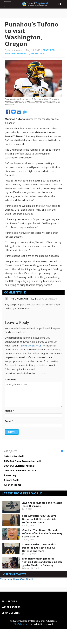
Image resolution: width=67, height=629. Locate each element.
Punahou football (17, 53)
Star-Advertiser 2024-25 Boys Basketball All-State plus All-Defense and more (39, 519)
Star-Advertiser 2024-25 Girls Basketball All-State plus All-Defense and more (39, 547)
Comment (11, 379)
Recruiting (37, 53)
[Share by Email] (19, 112)
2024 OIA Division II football (20, 470)
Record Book (11, 480)
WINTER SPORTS (11, 607)
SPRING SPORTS (11, 612)
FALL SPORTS (9, 601)
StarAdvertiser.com (23, 624)
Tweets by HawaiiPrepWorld (16, 579)
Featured (49, 50)
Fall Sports (10, 451)
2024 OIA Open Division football (22, 461)
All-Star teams (12, 484)
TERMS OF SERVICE (30, 345)
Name (8, 410)
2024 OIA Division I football (19, 465)
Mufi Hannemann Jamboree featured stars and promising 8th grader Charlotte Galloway (42, 562)
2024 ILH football (14, 456)
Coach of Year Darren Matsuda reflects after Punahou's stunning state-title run (42, 533)
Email (8, 421)
